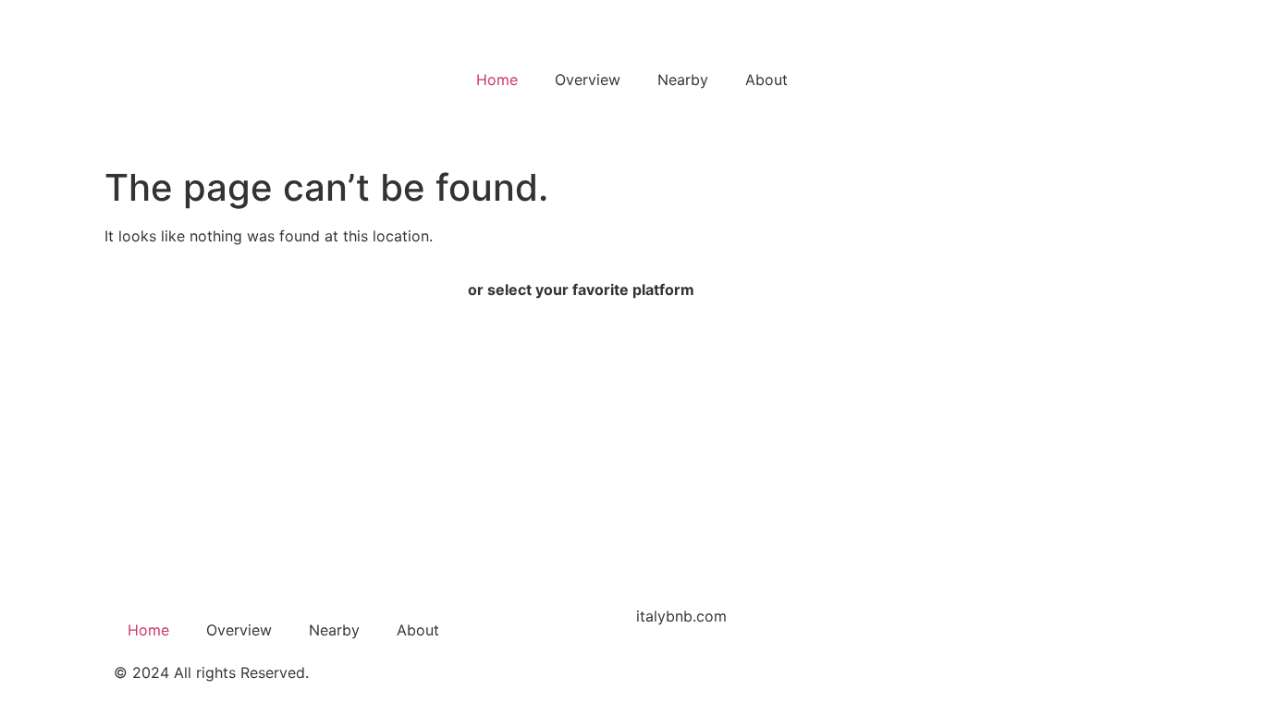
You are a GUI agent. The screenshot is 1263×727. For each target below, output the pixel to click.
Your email (160, 502)
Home (497, 79)
